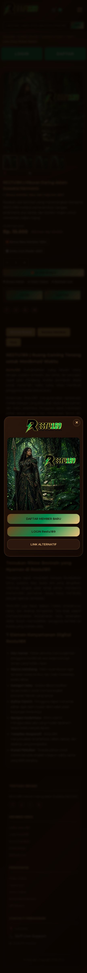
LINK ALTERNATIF (44, 544)
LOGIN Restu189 (43, 531)
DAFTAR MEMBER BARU (43, 519)
